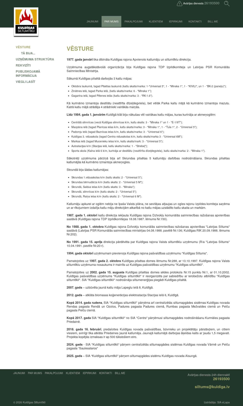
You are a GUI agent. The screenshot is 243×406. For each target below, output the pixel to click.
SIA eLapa (223, 402)
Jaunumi (92, 21)
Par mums (111, 21)
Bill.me (213, 21)
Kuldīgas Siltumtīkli (34, 402)
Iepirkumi (175, 21)
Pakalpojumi (134, 21)
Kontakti (195, 21)
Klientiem (156, 21)
